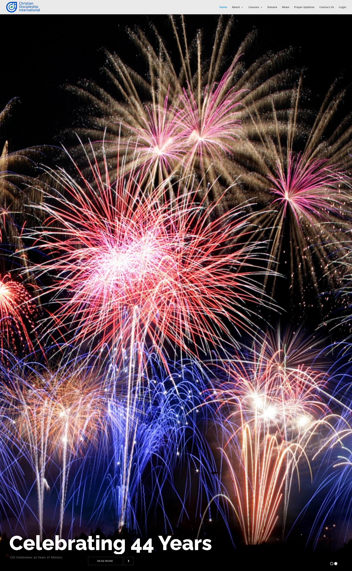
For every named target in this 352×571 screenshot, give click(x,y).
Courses (253, 7)
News (285, 7)
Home (223, 7)
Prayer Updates (304, 7)
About (236, 7)
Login (342, 7)
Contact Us (326, 7)
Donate (272, 7)
